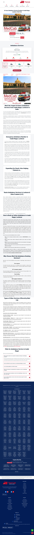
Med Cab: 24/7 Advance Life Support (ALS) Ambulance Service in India (29, 448)
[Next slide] (29, 5)
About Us (25, 483)
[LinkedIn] (11, 492)
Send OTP (22, 37)
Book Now (17, 60)
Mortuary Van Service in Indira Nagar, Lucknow (14, 392)
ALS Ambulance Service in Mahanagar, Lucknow (19, 441)
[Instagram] (7, 492)
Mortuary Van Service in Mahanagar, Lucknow (19, 397)
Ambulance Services (9, 462)
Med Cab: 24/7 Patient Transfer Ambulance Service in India (24, 447)
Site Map (25, 490)
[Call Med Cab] (32, 533)
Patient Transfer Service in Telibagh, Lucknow (24, 422)
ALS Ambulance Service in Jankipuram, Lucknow (19, 403)
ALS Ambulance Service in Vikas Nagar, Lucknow (24, 398)
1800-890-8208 (18, 515)
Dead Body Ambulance (9, 447)
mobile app (8, 334)
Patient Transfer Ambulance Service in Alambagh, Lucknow (24, 434)
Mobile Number (12, 35)
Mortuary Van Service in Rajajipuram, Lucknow (5, 392)
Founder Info (24, 488)
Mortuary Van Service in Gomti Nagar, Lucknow (14, 403)
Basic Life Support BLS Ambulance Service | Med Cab (9, 454)
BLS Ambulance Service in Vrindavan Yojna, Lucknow (24, 409)
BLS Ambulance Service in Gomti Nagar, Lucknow (5, 422)
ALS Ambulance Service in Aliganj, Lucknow (29, 398)
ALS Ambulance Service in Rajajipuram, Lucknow (9, 403)
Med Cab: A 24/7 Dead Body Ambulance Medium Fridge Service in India (19, 448)
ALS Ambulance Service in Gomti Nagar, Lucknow (5, 448)
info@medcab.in (18, 517)
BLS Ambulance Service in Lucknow (9, 421)
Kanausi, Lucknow (16, 385)
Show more (17, 386)
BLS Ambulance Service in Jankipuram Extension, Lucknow (14, 415)
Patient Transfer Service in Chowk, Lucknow (19, 422)
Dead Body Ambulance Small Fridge (14, 448)
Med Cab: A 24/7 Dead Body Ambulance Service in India (24, 454)
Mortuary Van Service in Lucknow (24, 403)
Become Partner (25, 493)
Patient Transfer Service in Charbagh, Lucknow (5, 435)
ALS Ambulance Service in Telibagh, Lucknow (9, 441)
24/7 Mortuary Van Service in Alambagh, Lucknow (10, 392)
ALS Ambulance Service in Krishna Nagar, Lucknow (14, 440)
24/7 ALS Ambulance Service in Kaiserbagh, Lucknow (14, 398)
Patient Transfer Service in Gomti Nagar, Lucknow (19, 435)
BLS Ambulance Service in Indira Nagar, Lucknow (28, 435)
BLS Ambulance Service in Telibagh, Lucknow (9, 416)
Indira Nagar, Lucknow (10, 385)
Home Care (9, 504)
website (5, 346)
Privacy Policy (24, 499)
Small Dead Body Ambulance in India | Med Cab (19, 454)
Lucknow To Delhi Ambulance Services (20, 213)
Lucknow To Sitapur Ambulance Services (9, 213)
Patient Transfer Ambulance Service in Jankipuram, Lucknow (14, 434)
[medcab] (25, 2)
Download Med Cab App (17, 70)
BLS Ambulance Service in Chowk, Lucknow (29, 409)
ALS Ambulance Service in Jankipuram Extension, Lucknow (24, 440)
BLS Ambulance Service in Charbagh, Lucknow (24, 416)
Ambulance (9, 499)
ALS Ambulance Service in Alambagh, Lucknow (29, 403)
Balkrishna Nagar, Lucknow (23, 385)
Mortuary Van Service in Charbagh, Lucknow (5, 403)
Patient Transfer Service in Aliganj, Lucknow (24, 428)
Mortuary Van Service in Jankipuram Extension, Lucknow (5, 398)
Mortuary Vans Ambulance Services (17, 462)
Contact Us (24, 484)
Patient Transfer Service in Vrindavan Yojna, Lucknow (14, 421)
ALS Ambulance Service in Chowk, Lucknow (5, 441)
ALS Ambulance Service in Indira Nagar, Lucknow (5, 409)
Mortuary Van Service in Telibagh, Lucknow (29, 392)
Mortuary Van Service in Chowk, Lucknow (24, 392)
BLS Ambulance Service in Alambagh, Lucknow (5, 428)
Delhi (20, 123)
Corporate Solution (24, 504)
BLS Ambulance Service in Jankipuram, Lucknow (5, 416)
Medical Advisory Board (25, 503)
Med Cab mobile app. (17, 346)
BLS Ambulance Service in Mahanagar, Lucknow (29, 416)
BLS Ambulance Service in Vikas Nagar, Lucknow (9, 409)
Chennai (28, 176)
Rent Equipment (10, 505)
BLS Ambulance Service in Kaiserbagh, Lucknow (14, 409)
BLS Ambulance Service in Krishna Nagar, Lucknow (19, 415)
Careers (25, 489)
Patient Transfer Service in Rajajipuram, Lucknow (19, 428)
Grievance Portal (25, 505)
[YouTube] (13, 492)
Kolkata (12, 176)
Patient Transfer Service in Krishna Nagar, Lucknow (29, 421)
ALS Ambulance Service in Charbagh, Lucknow (29, 441)
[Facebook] (6, 492)
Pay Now (5, 494)
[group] (6, 5)
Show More (16, 471)
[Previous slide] (4, 5)
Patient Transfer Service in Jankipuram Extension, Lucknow (9, 428)
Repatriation (9, 509)
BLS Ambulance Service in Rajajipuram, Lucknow (14, 428)
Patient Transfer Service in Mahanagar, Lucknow (29, 428)
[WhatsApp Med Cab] (32, 530)
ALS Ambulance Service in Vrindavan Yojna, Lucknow (9, 434)
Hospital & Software (9, 508)
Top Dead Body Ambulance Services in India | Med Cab (14, 454)
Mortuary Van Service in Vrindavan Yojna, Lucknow (19, 392)
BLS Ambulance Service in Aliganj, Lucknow (19, 409)
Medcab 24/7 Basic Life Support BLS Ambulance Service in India (5, 454)
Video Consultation (9, 503)
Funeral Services (25, 462)
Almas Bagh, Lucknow (30, 385)
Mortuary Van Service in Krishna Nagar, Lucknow (9, 398)
